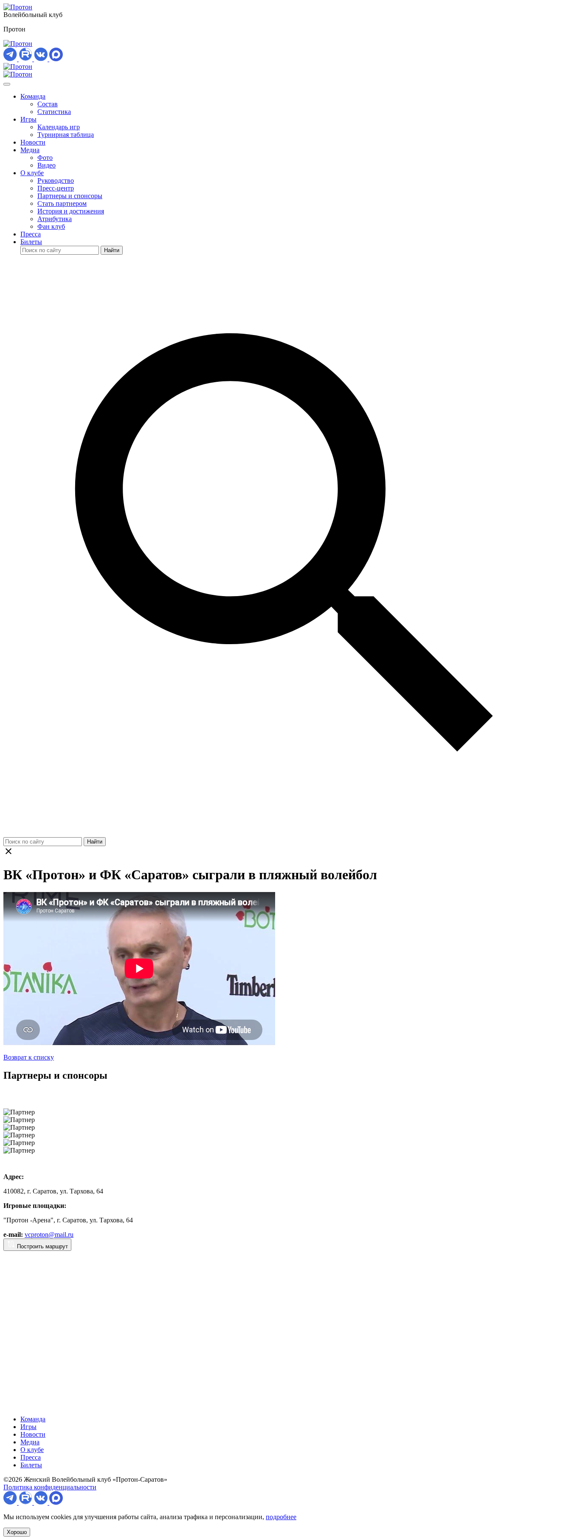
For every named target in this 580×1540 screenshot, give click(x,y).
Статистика (54, 111)
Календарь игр (58, 127)
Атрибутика (54, 218)
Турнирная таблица (65, 134)
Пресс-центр (55, 188)
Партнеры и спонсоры (69, 195)
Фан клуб (51, 226)
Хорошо (17, 1532)
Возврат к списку (28, 1057)
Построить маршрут (41, 1246)
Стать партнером (62, 203)
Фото (45, 157)
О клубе (32, 172)
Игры (28, 119)
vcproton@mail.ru (49, 1234)
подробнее (281, 1516)
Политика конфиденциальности (49, 1487)
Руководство (55, 180)
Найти (111, 250)
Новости (32, 142)
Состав (47, 104)
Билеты (31, 241)
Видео (46, 165)
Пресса (30, 234)
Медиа (29, 149)
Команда (32, 96)
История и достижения (70, 211)
